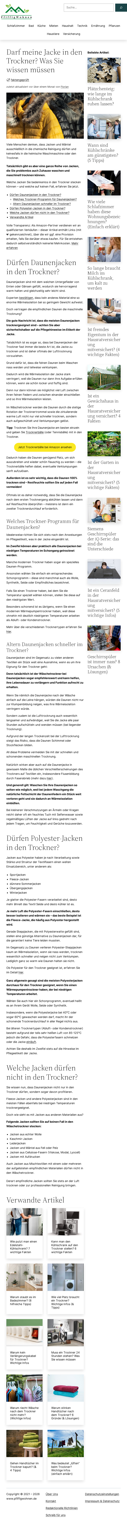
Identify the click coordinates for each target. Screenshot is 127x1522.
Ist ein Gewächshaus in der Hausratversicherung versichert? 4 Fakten (104, 408)
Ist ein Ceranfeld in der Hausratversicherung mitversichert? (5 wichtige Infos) (104, 603)
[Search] (121, 8)
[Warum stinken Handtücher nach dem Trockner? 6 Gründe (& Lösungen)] (66, 1388)
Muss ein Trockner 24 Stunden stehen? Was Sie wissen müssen (65, 1356)
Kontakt (51, 1501)
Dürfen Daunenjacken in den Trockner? (35, 194)
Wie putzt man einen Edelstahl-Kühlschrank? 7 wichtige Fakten (23, 1247)
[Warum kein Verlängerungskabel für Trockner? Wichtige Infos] (24, 1333)
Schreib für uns (56, 1515)
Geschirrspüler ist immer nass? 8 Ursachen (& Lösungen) (104, 664)
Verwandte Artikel (21, 217)
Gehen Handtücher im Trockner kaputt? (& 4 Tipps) (24, 1467)
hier (8, 631)
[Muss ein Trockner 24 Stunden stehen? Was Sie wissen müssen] (66, 1333)
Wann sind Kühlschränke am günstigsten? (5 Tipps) (103, 153)
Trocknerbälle (35, 432)
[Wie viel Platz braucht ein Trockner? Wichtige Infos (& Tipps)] (66, 1278)
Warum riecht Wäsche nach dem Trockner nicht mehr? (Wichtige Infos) (24, 1413)
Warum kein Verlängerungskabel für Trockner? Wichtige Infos (23, 1358)
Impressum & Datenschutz (102, 1501)
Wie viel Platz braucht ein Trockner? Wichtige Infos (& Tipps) (65, 1302)
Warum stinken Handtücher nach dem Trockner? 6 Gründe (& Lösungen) (65, 1413)
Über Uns (52, 1494)
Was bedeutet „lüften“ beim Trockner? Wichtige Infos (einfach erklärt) (65, 1468)
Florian (65, 86)
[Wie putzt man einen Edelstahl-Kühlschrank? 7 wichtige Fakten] (24, 1222)
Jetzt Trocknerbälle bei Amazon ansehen (45, 447)
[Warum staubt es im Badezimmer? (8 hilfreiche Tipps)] (24, 1278)
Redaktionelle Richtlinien (62, 1508)
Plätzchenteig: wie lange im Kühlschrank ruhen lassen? (101, 96)
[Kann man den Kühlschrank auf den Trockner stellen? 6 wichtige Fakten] (66, 1222)
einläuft (31, 1042)
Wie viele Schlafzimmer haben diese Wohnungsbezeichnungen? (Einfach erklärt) (104, 214)
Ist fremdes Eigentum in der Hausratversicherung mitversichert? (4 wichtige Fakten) (104, 342)
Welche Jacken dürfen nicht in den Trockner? (39, 212)
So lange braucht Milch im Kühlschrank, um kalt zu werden (104, 278)
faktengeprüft (20, 80)
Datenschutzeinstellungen (102, 1494)
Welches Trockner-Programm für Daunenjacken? (45, 199)
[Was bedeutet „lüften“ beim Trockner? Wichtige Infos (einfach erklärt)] (66, 1444)
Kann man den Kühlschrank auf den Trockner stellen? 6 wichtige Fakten (64, 1247)
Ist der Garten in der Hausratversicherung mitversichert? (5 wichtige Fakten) (104, 475)
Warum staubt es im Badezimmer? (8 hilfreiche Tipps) (23, 1300)
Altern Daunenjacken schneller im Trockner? (42, 203)
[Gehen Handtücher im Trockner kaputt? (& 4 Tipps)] (24, 1444)
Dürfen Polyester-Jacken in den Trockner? (37, 208)
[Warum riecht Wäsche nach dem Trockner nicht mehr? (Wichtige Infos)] (24, 1388)
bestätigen (26, 297)
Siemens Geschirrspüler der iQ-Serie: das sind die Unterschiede (103, 538)
